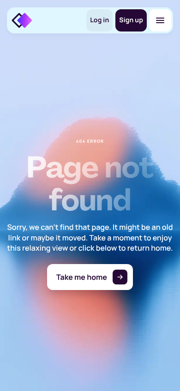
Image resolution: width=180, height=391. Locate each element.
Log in (99, 20)
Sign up (131, 20)
